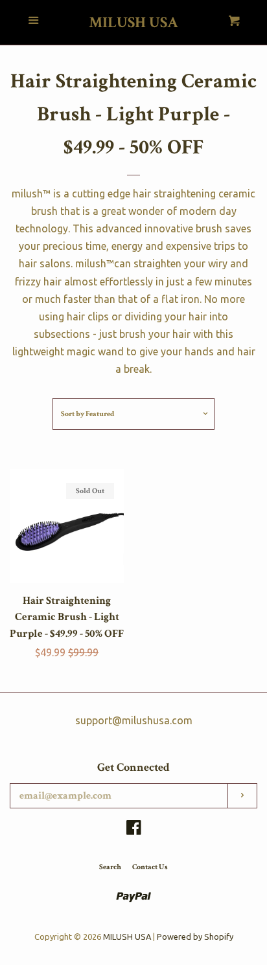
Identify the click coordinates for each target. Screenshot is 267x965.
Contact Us (150, 867)
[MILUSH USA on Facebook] (134, 830)
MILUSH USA (133, 22)
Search (110, 867)
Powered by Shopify (195, 936)
